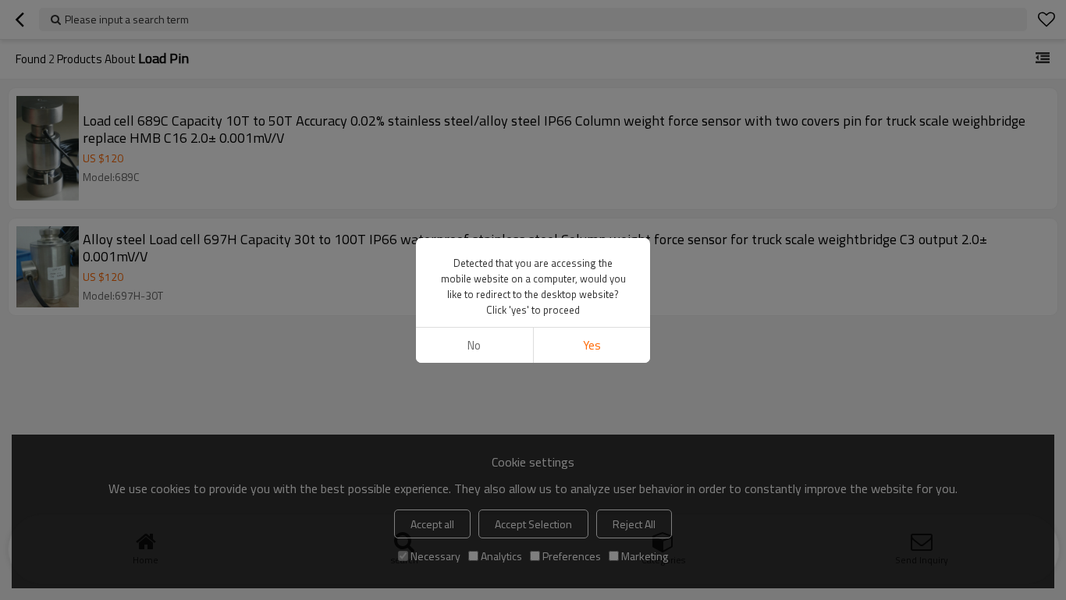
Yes (592, 345)
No (474, 345)
